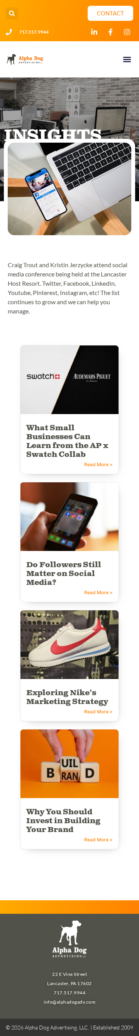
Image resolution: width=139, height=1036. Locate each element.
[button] (12, 13)
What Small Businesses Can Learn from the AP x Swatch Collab (67, 441)
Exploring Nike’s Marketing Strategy (67, 697)
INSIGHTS (53, 136)
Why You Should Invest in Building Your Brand (63, 821)
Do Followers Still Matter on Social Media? (63, 574)
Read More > (98, 464)
